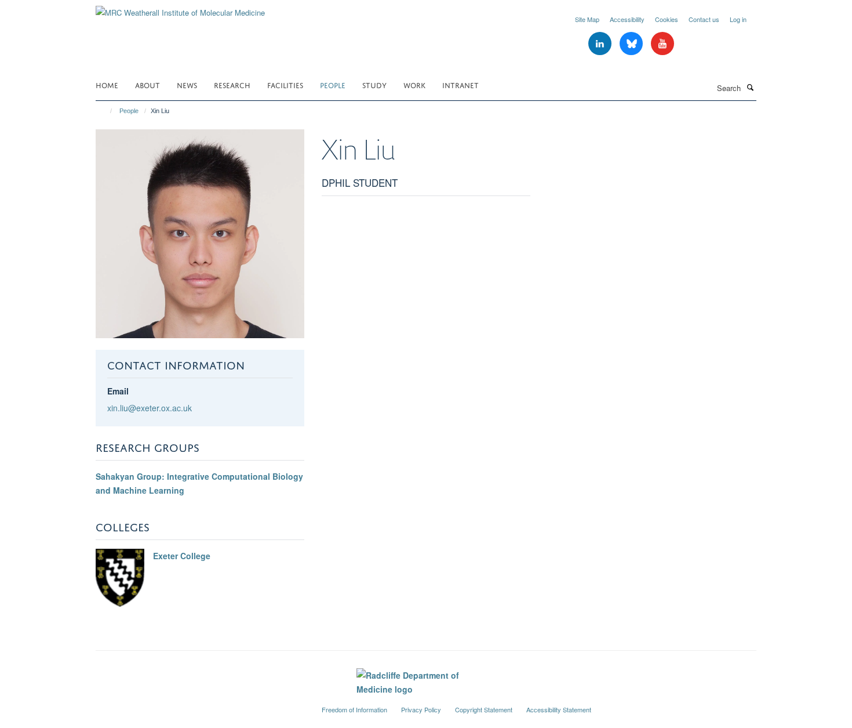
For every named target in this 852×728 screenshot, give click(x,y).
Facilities (285, 84)
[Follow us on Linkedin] (601, 43)
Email (118, 391)
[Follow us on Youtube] (662, 43)
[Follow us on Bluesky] (632, 43)
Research (232, 84)
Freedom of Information (354, 709)
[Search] (750, 87)
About (147, 84)
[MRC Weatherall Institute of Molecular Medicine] (180, 8)
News (187, 84)
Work (414, 84)
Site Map (587, 19)
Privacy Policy (421, 709)
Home (107, 84)
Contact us (704, 19)
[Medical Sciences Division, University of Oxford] (200, 705)
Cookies (666, 19)
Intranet (460, 84)
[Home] (105, 110)
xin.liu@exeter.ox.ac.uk (149, 408)
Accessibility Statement (558, 709)
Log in (738, 19)
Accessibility (627, 19)
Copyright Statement (483, 709)
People (332, 84)
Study (374, 84)
